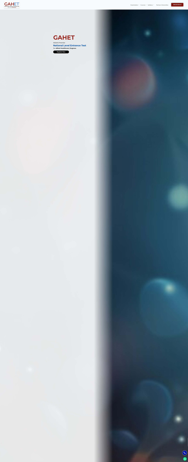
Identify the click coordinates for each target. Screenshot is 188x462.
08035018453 (177, 4)
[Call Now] (184, 453)
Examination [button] (134, 5)
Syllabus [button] (150, 5)
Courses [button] (143, 5)
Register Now (61, 52)
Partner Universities (162, 5)
